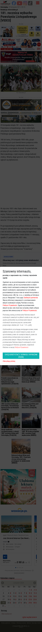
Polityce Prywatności (10, 305)
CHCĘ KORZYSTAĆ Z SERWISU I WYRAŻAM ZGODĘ (21, 355)
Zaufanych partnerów (31, 298)
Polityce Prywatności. (22, 347)
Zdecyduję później (9, 361)
